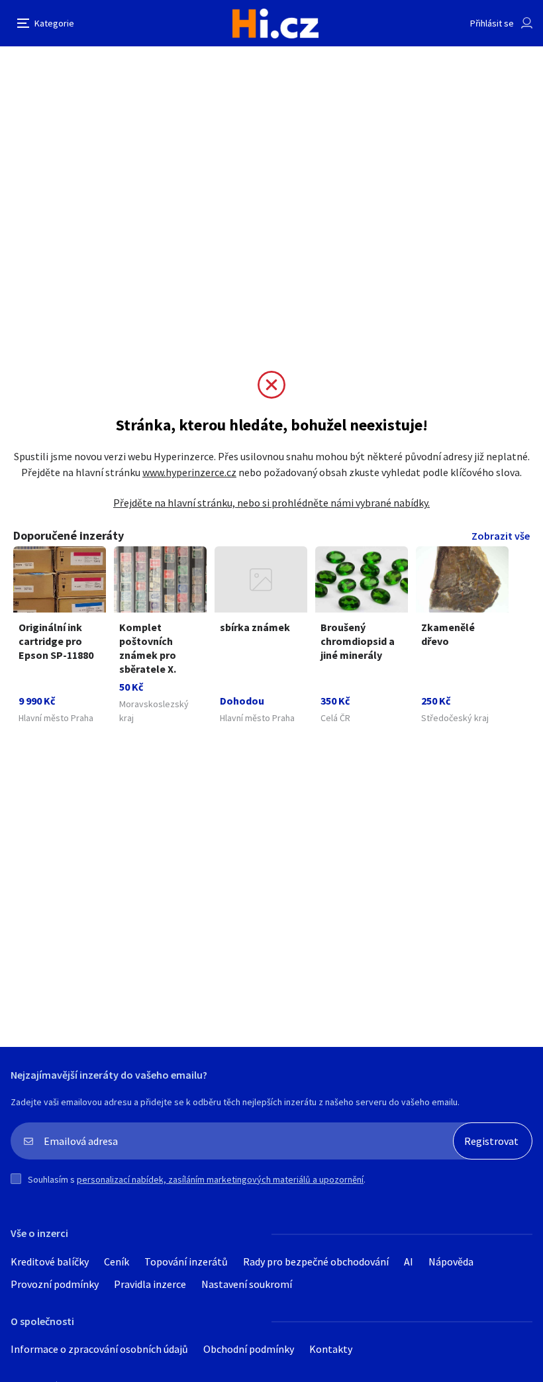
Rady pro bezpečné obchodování (316, 1261)
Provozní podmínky (55, 1284)
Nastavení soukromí (246, 1284)
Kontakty (330, 1349)
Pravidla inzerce (150, 1284)
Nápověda (450, 1261)
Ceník (116, 1261)
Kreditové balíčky (50, 1261)
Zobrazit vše (500, 535)
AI (408, 1261)
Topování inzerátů (186, 1261)
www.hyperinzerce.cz (189, 472)
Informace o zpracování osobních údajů (99, 1349)
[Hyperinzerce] (275, 23)
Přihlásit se (492, 23)
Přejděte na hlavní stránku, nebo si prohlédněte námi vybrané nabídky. (271, 502)
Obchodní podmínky (248, 1349)
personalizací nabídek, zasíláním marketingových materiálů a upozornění (220, 1179)
